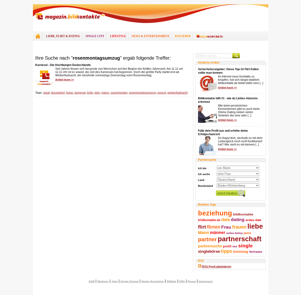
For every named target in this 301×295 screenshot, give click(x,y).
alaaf (46, 92)
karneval (80, 92)
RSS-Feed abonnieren (216, 266)
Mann (203, 232)
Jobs (114, 281)
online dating (234, 233)
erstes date (253, 220)
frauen (239, 227)
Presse (192, 281)
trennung (240, 251)
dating (238, 219)
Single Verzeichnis (152, 281)
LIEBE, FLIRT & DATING (63, 36)
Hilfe (182, 281)
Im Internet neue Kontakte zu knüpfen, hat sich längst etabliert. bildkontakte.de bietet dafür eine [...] (240, 80)
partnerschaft (239, 239)
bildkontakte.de (209, 220)
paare (247, 233)
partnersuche (210, 246)
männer (217, 232)
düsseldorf (57, 92)
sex (234, 246)
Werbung (103, 281)
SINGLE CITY (95, 36)
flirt (202, 227)
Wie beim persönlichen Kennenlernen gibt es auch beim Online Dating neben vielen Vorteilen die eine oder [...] (239, 110)
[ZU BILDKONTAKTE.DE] (209, 36)
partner (207, 239)
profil (227, 246)
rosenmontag (119, 92)
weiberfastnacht (177, 92)
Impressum (206, 281)
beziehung (215, 213)
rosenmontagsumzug (142, 92)
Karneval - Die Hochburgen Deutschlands (63, 65)
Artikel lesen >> (64, 79)
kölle (90, 92)
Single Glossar (129, 281)
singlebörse (209, 251)
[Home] (38, 36)
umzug (161, 92)
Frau (226, 227)
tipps (226, 251)
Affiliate (171, 281)
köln (97, 92)
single (245, 245)
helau (69, 92)
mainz (105, 92)
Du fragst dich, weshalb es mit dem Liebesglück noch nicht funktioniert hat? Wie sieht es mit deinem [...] (240, 141)
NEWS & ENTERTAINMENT (150, 36)
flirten (213, 227)
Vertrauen (255, 251)
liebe (255, 226)
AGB (92, 281)
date (225, 219)
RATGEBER (183, 36)
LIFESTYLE (118, 36)
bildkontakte (243, 214)
